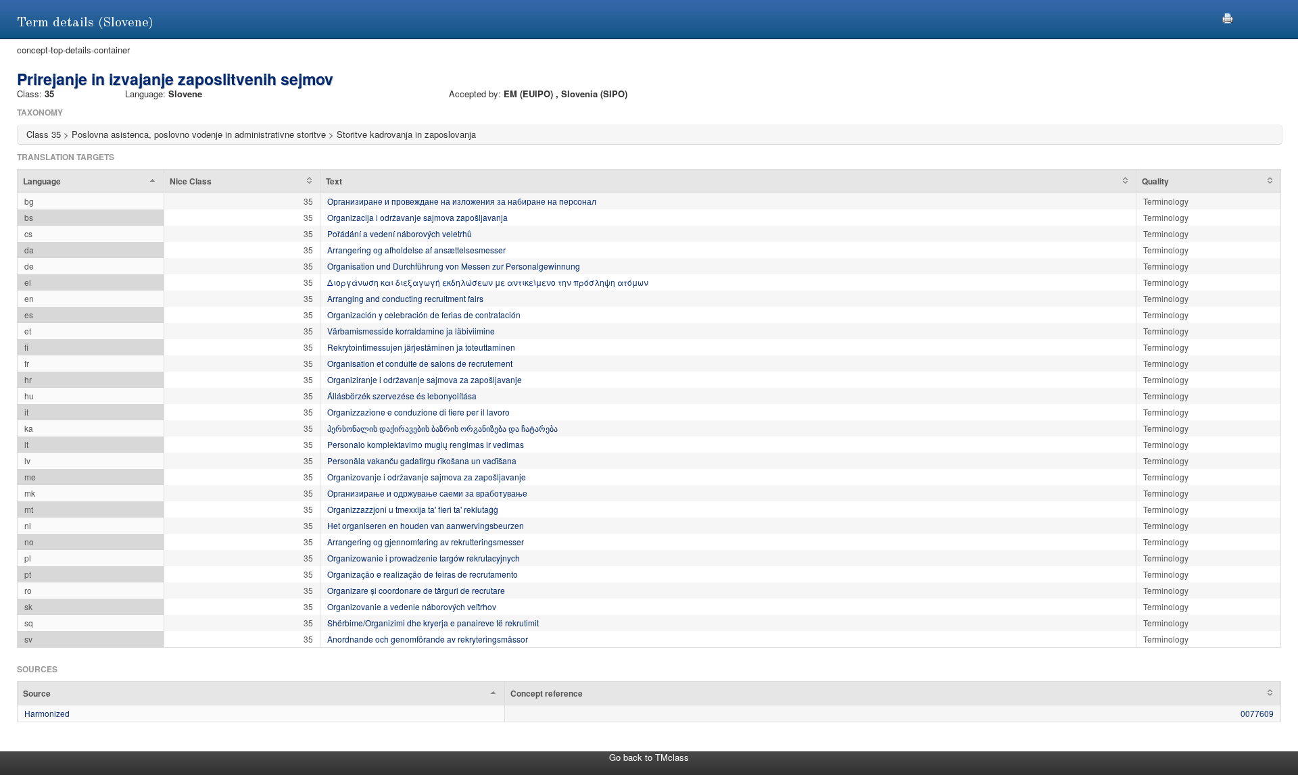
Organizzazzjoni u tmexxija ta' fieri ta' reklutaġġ (412, 509)
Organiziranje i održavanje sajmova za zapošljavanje (424, 379)
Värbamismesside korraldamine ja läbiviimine (411, 330)
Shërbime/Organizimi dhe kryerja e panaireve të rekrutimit (433, 622)
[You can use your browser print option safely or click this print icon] (1227, 16)
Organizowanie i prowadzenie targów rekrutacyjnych (423, 558)
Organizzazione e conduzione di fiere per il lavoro (418, 412)
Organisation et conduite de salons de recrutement (419, 363)
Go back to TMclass (649, 757)
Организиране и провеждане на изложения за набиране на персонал (461, 201)
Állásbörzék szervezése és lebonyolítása (402, 395)
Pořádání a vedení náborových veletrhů (399, 233)
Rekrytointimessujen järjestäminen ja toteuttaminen (421, 347)
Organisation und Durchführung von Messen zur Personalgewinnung (453, 266)
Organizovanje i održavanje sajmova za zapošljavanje (426, 476)
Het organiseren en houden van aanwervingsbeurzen (425, 525)
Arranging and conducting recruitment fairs (405, 298)
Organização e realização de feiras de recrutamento (422, 574)
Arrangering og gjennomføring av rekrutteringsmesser (425, 541)
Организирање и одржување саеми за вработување (427, 493)
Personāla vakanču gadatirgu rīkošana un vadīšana (421, 460)
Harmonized (47, 713)
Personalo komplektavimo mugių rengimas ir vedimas (425, 444)
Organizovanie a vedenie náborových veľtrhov (411, 606)
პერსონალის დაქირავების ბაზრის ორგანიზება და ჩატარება (442, 428)
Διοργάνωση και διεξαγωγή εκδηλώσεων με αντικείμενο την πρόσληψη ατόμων (487, 282)
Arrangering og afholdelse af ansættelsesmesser (416, 249)
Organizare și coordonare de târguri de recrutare (416, 590)
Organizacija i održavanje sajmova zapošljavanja (417, 217)
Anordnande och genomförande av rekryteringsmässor (427, 639)
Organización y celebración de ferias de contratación (424, 314)
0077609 (1257, 713)
